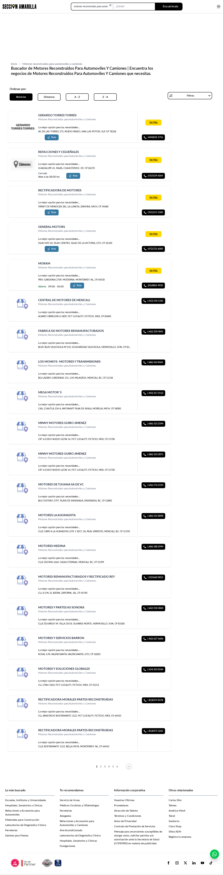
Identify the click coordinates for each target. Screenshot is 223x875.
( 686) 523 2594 (155, 424)
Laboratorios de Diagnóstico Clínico (25, 825)
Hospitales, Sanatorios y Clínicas (23, 805)
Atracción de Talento (126, 810)
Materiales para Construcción (22, 820)
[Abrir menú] (218, 6)
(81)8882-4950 (155, 285)
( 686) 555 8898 (155, 516)
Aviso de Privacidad (125, 821)
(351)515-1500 (155, 212)
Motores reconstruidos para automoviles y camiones (52, 64)
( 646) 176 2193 (155, 485)
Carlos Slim (175, 800)
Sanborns (174, 821)
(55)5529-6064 (155, 176)
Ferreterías (11, 830)
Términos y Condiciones (127, 816)
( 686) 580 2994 (155, 547)
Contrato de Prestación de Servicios (134, 826)
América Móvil (177, 810)
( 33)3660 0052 (155, 577)
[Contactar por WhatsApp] (214, 854)
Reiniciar (21, 97)
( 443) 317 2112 (155, 393)
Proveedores (121, 805)
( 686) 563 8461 (155, 362)
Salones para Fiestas (16, 835)
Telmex (172, 805)
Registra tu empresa (180, 837)
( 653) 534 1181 (155, 301)
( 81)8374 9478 (155, 700)
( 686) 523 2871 (155, 454)
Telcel (172, 816)
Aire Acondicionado (71, 830)
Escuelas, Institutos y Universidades (25, 800)
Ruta (53, 137)
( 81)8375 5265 (155, 731)
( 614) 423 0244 (155, 669)
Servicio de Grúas (70, 800)
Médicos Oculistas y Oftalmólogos (79, 805)
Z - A (105, 97)
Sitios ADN (175, 831)
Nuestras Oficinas (124, 800)
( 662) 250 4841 (155, 332)
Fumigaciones (67, 846)
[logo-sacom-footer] (36, 863)
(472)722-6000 (155, 249)
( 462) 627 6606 (155, 639)
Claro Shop (175, 826)
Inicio (14, 64)
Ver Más (153, 122)
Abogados (65, 816)
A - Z (77, 97)
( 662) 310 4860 (155, 608)
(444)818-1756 (155, 137)
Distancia (49, 97)
